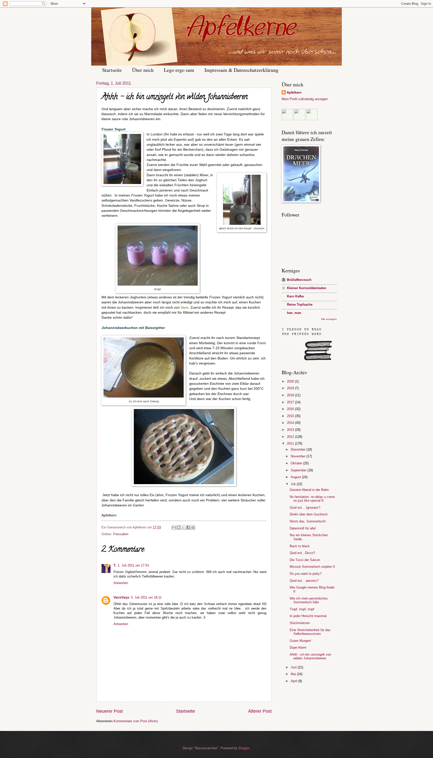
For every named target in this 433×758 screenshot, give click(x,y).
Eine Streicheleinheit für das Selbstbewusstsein (310, 632)
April (294, 681)
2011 (291, 443)
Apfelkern (294, 92)
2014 (291, 423)
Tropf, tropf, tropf (302, 609)
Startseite (112, 70)
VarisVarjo (121, 597)
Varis (184, 307)
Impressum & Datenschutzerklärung (241, 70)
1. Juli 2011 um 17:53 (133, 565)
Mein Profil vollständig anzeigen (305, 99)
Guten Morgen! (300, 641)
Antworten (121, 583)
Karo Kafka (295, 296)
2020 (291, 381)
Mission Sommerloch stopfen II (312, 566)
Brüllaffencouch (299, 280)
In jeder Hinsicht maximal (308, 616)
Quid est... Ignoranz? (305, 507)
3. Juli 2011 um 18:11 (146, 597)
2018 (291, 395)
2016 (291, 409)
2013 (291, 430)
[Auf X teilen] (183, 527)
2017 (291, 402)
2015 (291, 416)
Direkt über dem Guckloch (309, 514)
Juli (294, 484)
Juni (294, 667)
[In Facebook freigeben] (188, 527)
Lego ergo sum (179, 70)
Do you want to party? (305, 574)
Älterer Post (260, 711)
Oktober (297, 463)
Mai (294, 674)
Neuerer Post (109, 711)
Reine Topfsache (299, 304)
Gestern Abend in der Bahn (309, 490)
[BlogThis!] (178, 527)
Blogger (244, 748)
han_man (294, 313)
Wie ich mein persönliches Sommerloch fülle (309, 600)
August (296, 477)
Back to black (300, 546)
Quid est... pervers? (304, 581)
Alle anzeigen (329, 319)
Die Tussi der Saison (305, 560)
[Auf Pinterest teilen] (192, 527)
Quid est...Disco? (302, 553)
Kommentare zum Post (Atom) (136, 721)
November (298, 456)
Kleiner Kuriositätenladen (306, 288)
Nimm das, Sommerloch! (308, 521)
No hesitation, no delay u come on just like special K (312, 498)
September (299, 470)
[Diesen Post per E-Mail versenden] (173, 527)
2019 (291, 388)
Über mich (143, 70)
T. (115, 565)
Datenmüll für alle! (303, 528)
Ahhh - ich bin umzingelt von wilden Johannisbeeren (310, 656)
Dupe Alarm (298, 647)
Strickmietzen (300, 623)
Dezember (298, 449)
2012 (291, 437)
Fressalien (120, 534)
